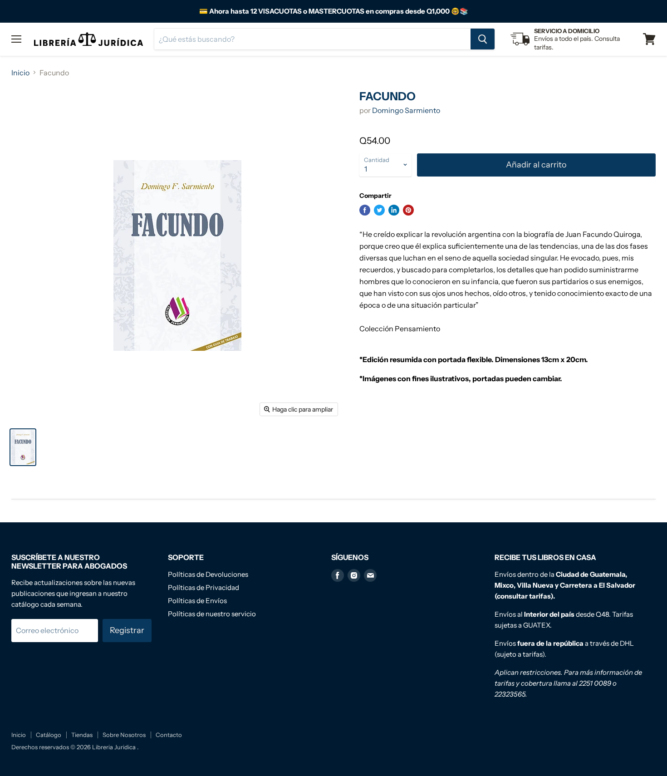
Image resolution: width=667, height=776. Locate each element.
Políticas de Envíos (197, 600)
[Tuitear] (379, 210)
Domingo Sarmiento (406, 110)
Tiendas (82, 734)
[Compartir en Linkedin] (393, 210)
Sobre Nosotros (124, 734)
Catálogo (48, 734)
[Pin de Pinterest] (408, 210)
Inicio (20, 73)
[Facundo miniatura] (22, 447)
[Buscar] (483, 39)
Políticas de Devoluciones (208, 574)
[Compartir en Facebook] (364, 210)
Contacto (169, 734)
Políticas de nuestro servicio (212, 613)
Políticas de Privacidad (203, 587)
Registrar (127, 630)
